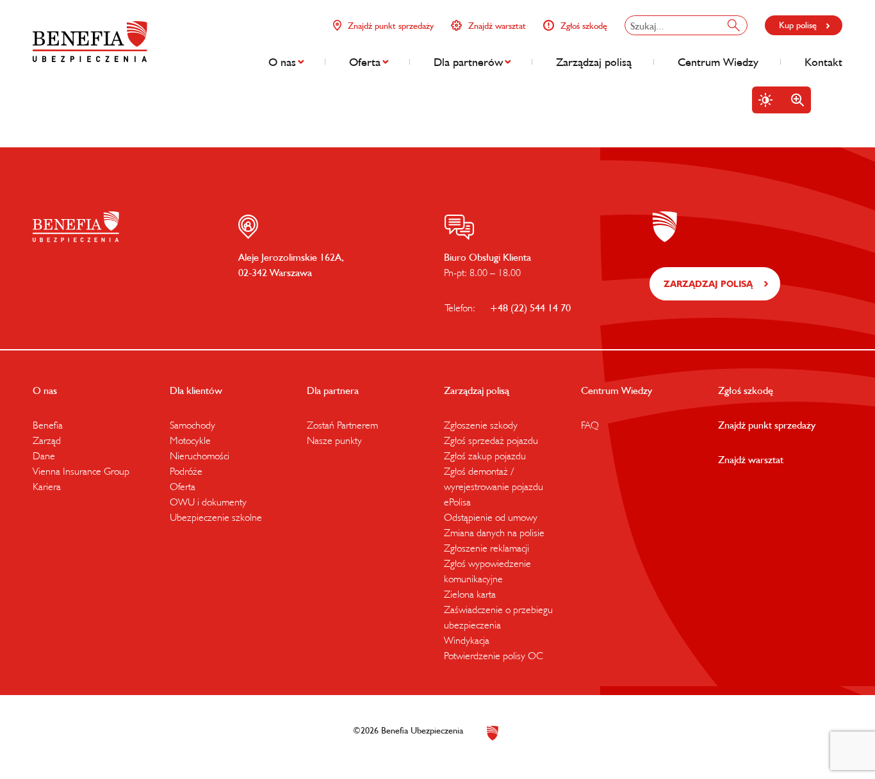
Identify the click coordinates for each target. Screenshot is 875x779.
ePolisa (457, 501)
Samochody (192, 424)
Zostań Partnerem (342, 424)
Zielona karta (470, 593)
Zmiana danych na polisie (494, 532)
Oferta (364, 61)
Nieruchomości (199, 455)
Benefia (48, 424)
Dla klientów (196, 390)
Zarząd (47, 440)
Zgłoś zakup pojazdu (485, 455)
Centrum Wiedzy (718, 61)
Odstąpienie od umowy (490, 517)
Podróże (186, 470)
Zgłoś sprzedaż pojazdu (491, 440)
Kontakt (823, 61)
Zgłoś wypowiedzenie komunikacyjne (487, 571)
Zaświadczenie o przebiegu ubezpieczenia (498, 617)
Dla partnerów (468, 61)
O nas (282, 61)
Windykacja (466, 640)
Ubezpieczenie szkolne (216, 517)
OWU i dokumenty (208, 501)
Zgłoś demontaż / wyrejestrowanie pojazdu (493, 478)
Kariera (47, 486)
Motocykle (190, 440)
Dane (44, 455)
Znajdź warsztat (497, 25)
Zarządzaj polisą (594, 61)
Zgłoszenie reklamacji (486, 547)
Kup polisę (798, 25)
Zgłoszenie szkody (481, 424)
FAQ (590, 424)
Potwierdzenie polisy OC (493, 655)
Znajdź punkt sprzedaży (391, 25)
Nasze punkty (334, 440)
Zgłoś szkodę (583, 25)
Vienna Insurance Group (81, 470)
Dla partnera (333, 390)
